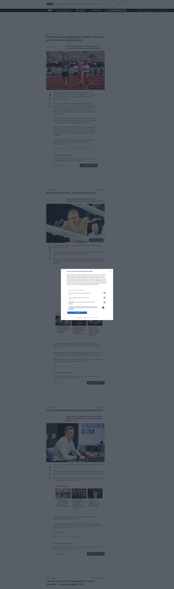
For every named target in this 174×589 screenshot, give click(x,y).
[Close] (110, 271)
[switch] (104, 293)
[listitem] (87, 290)
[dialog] (87, 294)
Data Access (87, 317)
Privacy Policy (95, 317)
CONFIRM (77, 312)
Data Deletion (79, 317)
